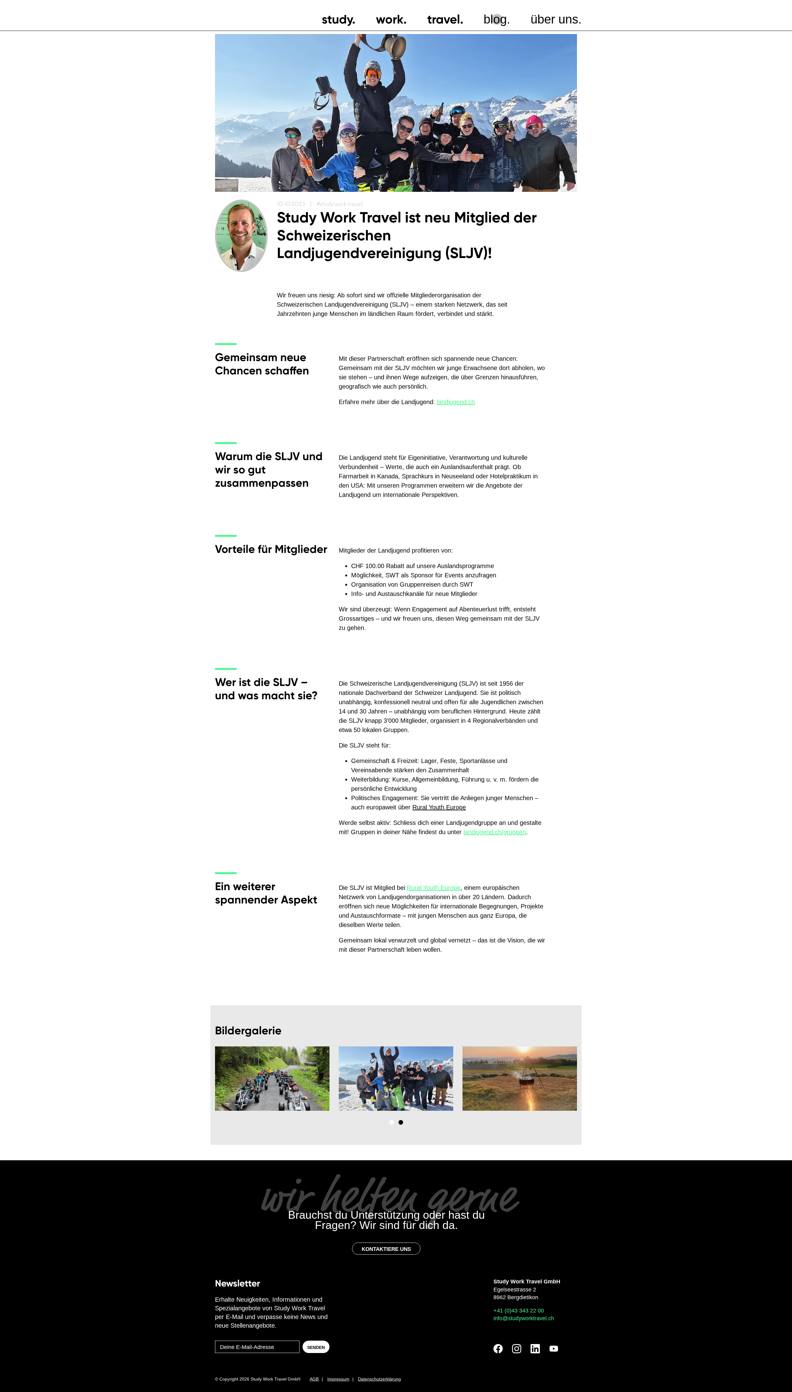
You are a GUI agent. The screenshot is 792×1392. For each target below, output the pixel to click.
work (389, 19)
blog (495, 19)
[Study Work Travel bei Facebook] (498, 1348)
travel (443, 19)
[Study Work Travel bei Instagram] (516, 1348)
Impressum (338, 1379)
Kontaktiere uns (386, 1249)
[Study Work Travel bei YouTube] (553, 1348)
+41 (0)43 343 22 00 (518, 1311)
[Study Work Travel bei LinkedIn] (535, 1348)
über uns (554, 19)
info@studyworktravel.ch (523, 1318)
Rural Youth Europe (439, 807)
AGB (314, 1379)
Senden (316, 1347)
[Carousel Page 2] (400, 1122)
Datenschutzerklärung (379, 1379)
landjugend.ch (456, 402)
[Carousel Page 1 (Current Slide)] (391, 1122)
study (337, 19)
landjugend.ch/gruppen (494, 832)
